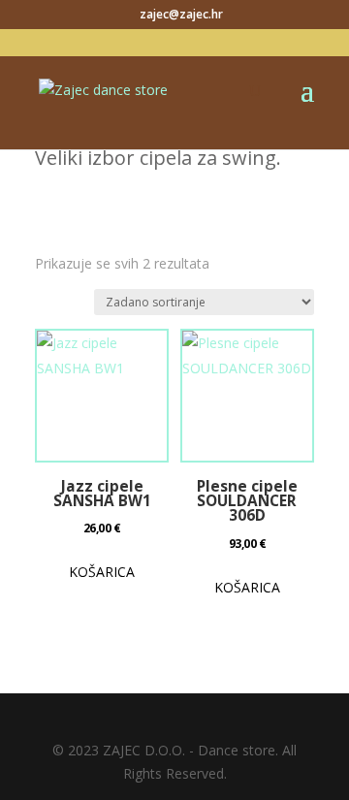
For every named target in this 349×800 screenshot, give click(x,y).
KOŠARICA (102, 571)
